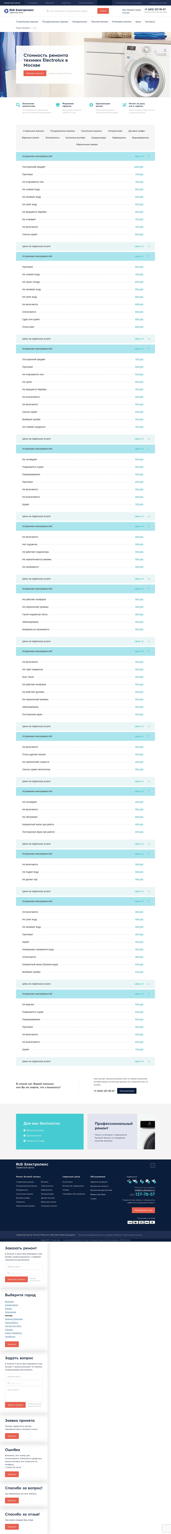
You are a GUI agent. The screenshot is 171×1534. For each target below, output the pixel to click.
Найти (103, 10)
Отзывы (65, 1190)
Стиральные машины (27, 21)
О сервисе (33, 3)
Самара (9, 1329)
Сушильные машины (24, 1194)
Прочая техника (99, 21)
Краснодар (10, 1312)
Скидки (93, 1198)
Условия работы (85, 3)
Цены (138, 21)
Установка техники (121, 21)
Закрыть (12, 1344)
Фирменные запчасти (99, 1186)
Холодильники (79, 21)
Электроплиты (47, 1186)
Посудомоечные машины (55, 21)
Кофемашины (46, 1190)
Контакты (150, 21)
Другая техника (47, 1198)
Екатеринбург (11, 1305)
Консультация (127, 1090)
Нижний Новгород (14, 1319)
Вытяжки (44, 1182)
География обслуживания (73, 1194)
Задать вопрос (15, 1404)
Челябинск (10, 1336)
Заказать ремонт (35, 73)
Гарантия (66, 3)
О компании (67, 1182)
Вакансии (49, 3)
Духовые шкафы (23, 1198)
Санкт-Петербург (13, 1333)
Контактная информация (73, 1186)
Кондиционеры (47, 1194)
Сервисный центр (12, 3)
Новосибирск (11, 1322)
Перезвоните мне (143, 1210)
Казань (8, 1308)
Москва (9, 1315)
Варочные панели (48, 1202)
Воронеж (9, 1301)
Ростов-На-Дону (13, 1326)
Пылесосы (20, 1202)
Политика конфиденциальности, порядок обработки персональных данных (110, 1235)
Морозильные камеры (25, 1206)
